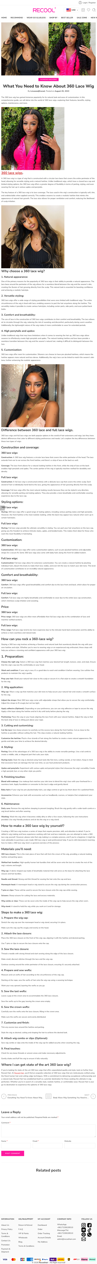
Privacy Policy (6, 1229)
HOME (4, 17)
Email (36, 1141)
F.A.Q (20, 1229)
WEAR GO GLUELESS (36, 17)
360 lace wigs (11, 173)
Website (67, 1141)
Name (4, 1141)
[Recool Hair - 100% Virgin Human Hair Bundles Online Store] (44, 10)
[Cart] (83, 10)
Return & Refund (25, 1225)
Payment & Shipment (5, 1250)
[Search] (94, 10)
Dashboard (42, 1225)
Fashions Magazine (48, 79)
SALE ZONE (82, 17)
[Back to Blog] (48, 1096)
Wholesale (22, 1237)
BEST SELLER (67, 17)
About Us (5, 1225)
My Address (42, 1242)
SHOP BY (53, 17)
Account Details (44, 1237)
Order (40, 1229)
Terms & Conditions (5, 1235)
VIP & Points (23, 1233)
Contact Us (5, 1240)
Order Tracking (44, 1233)
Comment (5, 1122)
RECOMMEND (17, 17)
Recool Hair (19, 1073)
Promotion (5, 1244)
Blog (20, 1242)
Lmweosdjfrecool (37, 91)
